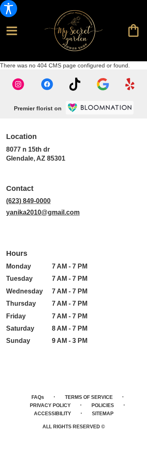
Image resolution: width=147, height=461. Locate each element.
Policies (102, 405)
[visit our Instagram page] (18, 84)
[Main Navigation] (12, 31)
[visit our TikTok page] (75, 84)
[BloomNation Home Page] (100, 107)
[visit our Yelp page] (130, 84)
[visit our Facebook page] (47, 84)
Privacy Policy (50, 405)
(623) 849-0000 (28, 200)
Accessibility (52, 413)
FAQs (37, 397)
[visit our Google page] (103, 84)
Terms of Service (89, 397)
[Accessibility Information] (8, 8)
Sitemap (103, 413)
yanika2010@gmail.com (43, 212)
